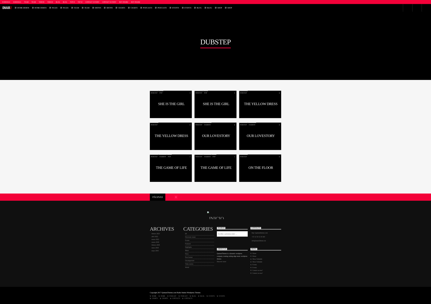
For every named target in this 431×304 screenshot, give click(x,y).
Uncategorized (189, 260)
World (187, 267)
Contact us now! (92, 2)
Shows (98, 8)
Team (26, 2)
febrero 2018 (156, 245)
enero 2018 (155, 248)
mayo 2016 (155, 251)
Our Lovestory (216, 136)
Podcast (172, 296)
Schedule (6, 2)
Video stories (189, 264)
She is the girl (171, 104)
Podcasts (147, 8)
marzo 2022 (155, 239)
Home (254, 253)
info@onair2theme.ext (259, 241)
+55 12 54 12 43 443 (258, 237)
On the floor (260, 168)
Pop (160, 93)
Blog (58, 2)
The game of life (171, 168)
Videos (41, 2)
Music (187, 250)
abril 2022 (155, 236)
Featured (188, 244)
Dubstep (154, 93)
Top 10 (72, 2)
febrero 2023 (156, 234)
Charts (121, 8)
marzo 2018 (155, 242)
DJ (186, 234)
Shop (219, 8)
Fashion (207, 125)
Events (175, 8)
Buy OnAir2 (123, 2)
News (187, 254)
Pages (54, 8)
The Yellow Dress (260, 104)
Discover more (221, 261)
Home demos (23, 8)
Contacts (176, 298)
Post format (188, 257)
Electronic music (190, 237)
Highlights (188, 247)
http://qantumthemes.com (260, 233)
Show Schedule (257, 259)
